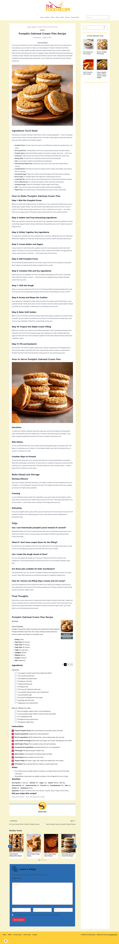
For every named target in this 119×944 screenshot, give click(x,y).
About (62, 17)
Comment (16, 884)
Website (57, 910)
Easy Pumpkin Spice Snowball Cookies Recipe (61, 822)
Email (36, 910)
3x (71, 664)
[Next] (75, 846)
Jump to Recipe (42, 42)
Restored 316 (113, 934)
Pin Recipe (66, 634)
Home (42, 17)
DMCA (10, 934)
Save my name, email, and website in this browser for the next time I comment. (37, 915)
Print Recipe (67, 638)
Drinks (57, 17)
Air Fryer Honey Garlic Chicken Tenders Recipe (24, 822)
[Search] (104, 28)
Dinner (52, 17)
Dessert (47, 17)
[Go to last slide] (10, 846)
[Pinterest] (5, 941)
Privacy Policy (75, 17)
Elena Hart (38, 37)
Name (15, 910)
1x (65, 664)
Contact (67, 17)
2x (68, 664)
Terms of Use (27, 934)
